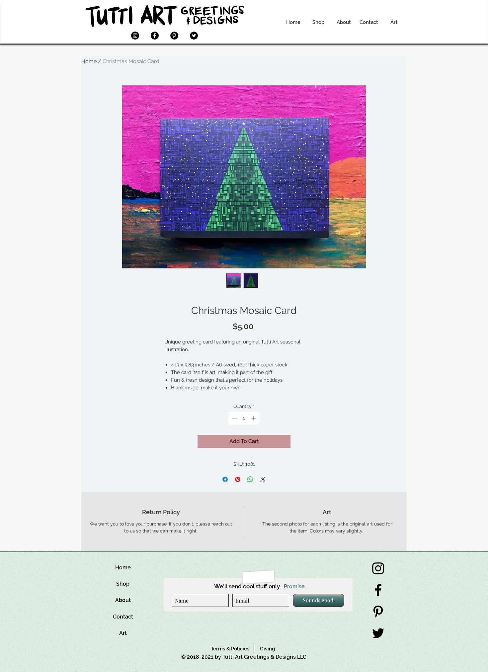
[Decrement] (234, 418)
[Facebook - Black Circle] (155, 36)
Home (89, 61)
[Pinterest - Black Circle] (174, 36)
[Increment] (254, 418)
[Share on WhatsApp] (250, 479)
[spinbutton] (244, 418)
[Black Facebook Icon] (378, 590)
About (123, 600)
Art (123, 633)
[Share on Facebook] (225, 479)
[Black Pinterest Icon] (378, 612)
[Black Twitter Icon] (378, 633)
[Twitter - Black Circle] (194, 36)
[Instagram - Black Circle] (135, 36)
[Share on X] (263, 479)
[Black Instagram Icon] (378, 568)
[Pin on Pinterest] (238, 479)
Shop (122, 584)
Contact (123, 617)
